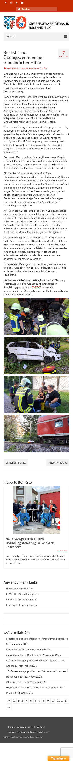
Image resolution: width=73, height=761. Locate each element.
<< (9, 700)
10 (53, 700)
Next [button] (66, 529)
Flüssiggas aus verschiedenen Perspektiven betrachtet (37, 638)
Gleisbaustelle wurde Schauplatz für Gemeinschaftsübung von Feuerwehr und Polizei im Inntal (35, 687)
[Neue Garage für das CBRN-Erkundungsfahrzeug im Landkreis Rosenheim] (36, 510)
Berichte (24, 68)
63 (66, 700)
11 (58, 700)
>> (9, 707)
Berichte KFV (35, 68)
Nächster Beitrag (58, 462)
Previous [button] (7, 529)
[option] (36, 529)
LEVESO (35, 287)
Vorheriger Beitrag (16, 462)
